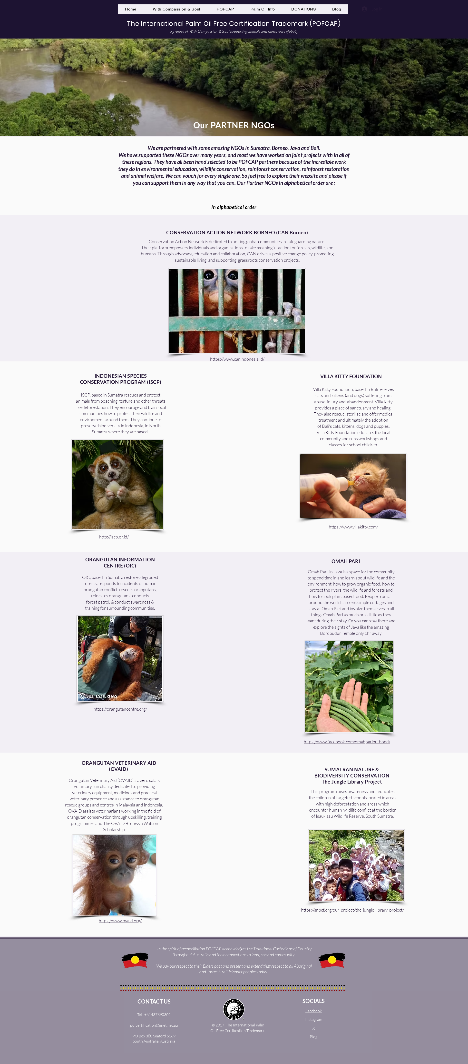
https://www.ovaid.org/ (120, 920)
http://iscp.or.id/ (114, 536)
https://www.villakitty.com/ (353, 526)
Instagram (313, 1019)
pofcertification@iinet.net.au (154, 1025)
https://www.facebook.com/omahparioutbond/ (347, 741)
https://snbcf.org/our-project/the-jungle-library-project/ (352, 910)
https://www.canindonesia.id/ (237, 359)
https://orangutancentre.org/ (120, 709)
